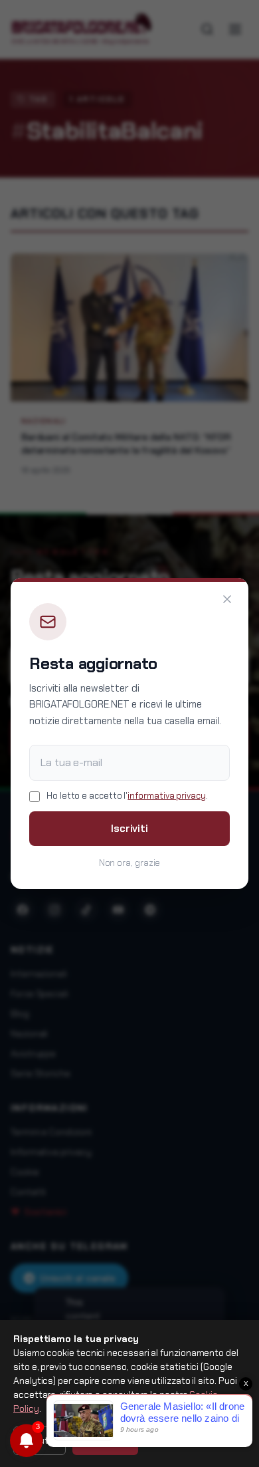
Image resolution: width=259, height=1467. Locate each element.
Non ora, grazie (130, 862)
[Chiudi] (227, 599)
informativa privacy (166, 795)
